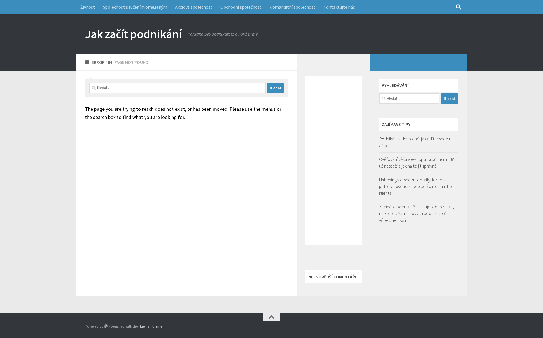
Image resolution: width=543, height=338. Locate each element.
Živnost (87, 7)
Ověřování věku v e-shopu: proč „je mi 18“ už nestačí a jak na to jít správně (417, 162)
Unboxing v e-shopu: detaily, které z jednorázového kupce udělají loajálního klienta (415, 186)
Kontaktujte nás (339, 7)
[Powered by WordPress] (106, 326)
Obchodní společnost (241, 7)
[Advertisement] (333, 160)
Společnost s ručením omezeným (135, 7)
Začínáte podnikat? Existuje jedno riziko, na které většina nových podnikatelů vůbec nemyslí (416, 213)
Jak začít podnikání (133, 34)
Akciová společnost (193, 7)
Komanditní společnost (292, 7)
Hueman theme (150, 326)
